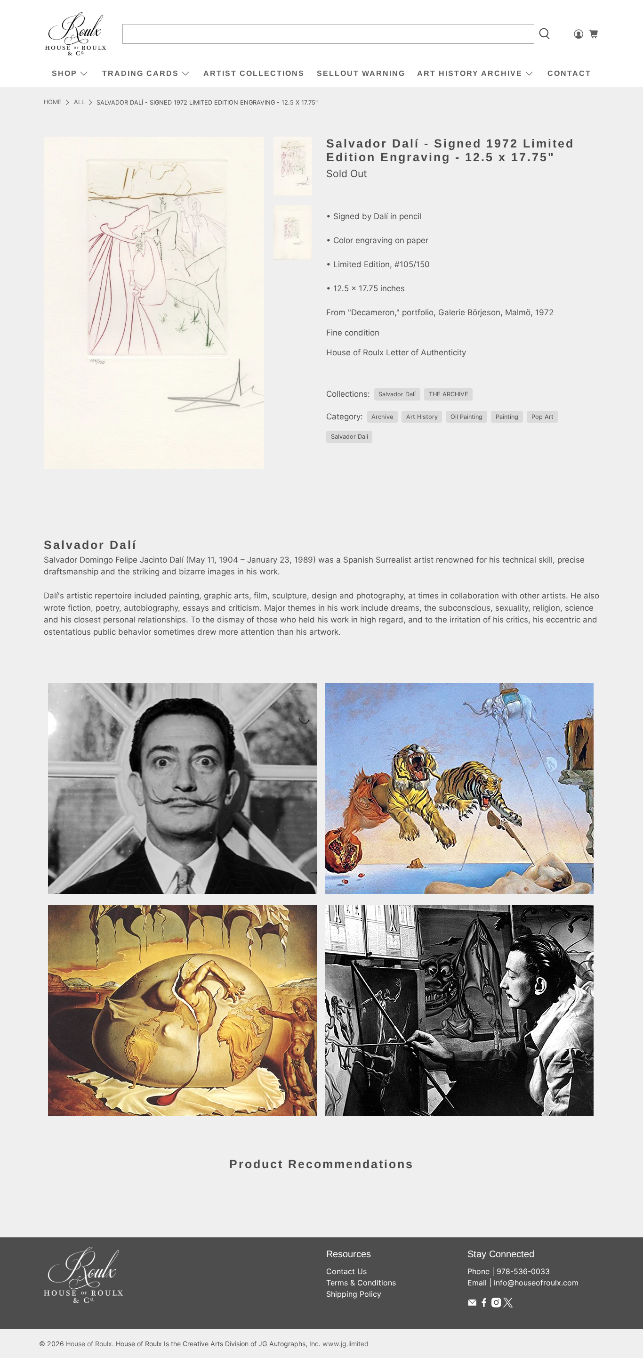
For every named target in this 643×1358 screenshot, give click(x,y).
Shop (64, 73)
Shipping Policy (353, 1294)
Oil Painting (466, 416)
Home (53, 102)
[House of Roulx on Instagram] (496, 1304)
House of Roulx (89, 1344)
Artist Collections (254, 73)
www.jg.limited (345, 1344)
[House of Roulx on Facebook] (484, 1304)
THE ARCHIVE (448, 394)
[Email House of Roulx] (472, 1304)
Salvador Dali (349, 436)
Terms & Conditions (361, 1282)
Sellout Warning (361, 73)
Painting (507, 416)
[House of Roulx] (75, 34)
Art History (422, 416)
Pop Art (542, 416)
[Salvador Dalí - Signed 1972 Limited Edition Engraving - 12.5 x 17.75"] (154, 302)
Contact (569, 73)
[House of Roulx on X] (508, 1304)
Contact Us (346, 1271)
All (79, 102)
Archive (382, 416)
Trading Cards (140, 73)
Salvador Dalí (397, 394)
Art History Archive (469, 73)
